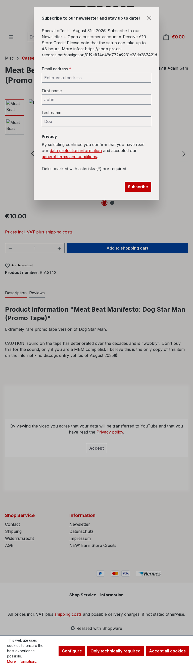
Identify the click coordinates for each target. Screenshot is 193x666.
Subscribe (138, 186)
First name (52, 90)
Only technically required (115, 650)
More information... (22, 661)
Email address (56, 68)
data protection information (76, 150)
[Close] (149, 18)
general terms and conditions (69, 156)
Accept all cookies (167, 650)
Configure (72, 650)
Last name (51, 112)
